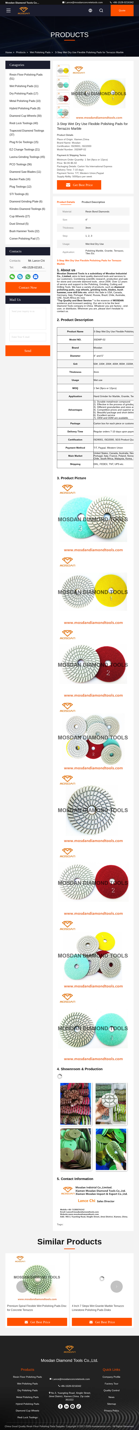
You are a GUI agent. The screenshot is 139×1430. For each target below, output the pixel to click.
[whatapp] (27, 276)
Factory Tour (111, 1383)
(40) (23, 123)
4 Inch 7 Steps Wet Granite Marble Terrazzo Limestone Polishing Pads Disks (33, 1307)
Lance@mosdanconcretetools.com (84, 2)
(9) (24, 108)
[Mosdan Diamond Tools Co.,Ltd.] (23, 10)
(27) (19, 216)
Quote (122, 10)
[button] (63, 117)
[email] (35, 276)
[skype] (20, 276)
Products (21, 52)
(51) (26, 76)
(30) (25, 115)
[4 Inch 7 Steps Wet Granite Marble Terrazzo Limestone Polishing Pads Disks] (37, 1279)
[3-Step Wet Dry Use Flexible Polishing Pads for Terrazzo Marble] (99, 93)
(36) (20, 164)
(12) (20, 186)
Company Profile (111, 1377)
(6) (18, 194)
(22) (24, 231)
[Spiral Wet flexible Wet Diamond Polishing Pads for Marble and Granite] (102, 1279)
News (111, 1397)
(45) (27, 157)
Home (8, 52)
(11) (23, 86)
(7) (24, 238)
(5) (18, 223)
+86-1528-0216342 (123, 2)
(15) (23, 142)
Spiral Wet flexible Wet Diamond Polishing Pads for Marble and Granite (101, 1307)
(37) (26, 132)
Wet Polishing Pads (40, 52)
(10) (25, 101)
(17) (23, 93)
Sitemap (111, 1404)
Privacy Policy (111, 1410)
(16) (19, 179)
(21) (24, 149)
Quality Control (112, 1390)
